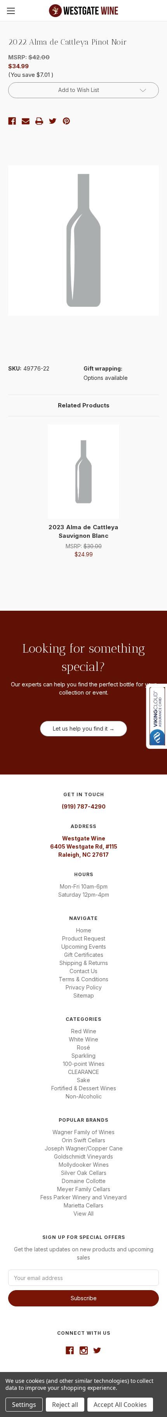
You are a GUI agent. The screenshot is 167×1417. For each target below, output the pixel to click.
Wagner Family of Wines (83, 1132)
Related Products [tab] (84, 405)
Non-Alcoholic (84, 1096)
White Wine (83, 1039)
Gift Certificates (83, 954)
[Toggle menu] (10, 10)
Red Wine (83, 1031)
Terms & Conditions (83, 979)
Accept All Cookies (120, 1404)
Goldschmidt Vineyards (83, 1156)
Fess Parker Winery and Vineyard (83, 1197)
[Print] (39, 121)
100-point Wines (83, 1063)
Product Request (83, 938)
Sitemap (83, 995)
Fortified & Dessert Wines (83, 1088)
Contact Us (83, 971)
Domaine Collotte (84, 1181)
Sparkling (83, 1055)
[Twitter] (53, 121)
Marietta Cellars (83, 1205)
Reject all (65, 1404)
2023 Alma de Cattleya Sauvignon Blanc (83, 531)
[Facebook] (12, 121)
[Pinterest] (66, 121)
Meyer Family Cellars (83, 1189)
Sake (83, 1080)
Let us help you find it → (84, 728)
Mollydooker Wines (84, 1164)
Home (83, 930)
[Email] (26, 121)
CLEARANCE (83, 1072)
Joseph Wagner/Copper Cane (84, 1148)
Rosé (83, 1047)
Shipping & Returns (83, 963)
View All (83, 1213)
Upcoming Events (83, 946)
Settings (24, 1404)
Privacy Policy (84, 987)
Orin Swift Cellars (83, 1140)
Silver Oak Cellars (83, 1172)
